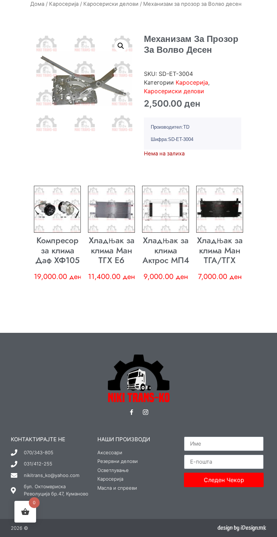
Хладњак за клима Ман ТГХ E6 (112, 250)
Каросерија (64, 4)
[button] (120, 45)
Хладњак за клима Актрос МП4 (165, 250)
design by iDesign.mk (241, 528)
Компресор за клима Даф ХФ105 (57, 250)
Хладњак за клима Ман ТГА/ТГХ (220, 250)
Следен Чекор (224, 480)
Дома (37, 4)
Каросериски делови (110, 4)
